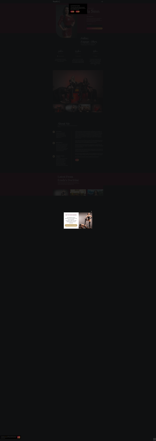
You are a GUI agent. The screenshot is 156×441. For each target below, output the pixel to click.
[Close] (91, 211)
